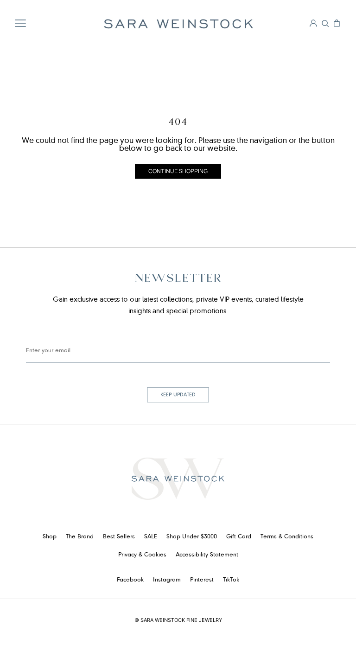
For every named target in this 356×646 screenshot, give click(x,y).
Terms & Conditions (287, 537)
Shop (50, 537)
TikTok (231, 580)
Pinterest (202, 580)
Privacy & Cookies (142, 555)
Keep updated (178, 395)
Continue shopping (178, 171)
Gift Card (238, 537)
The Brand (80, 537)
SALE (150, 537)
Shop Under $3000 (191, 537)
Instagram (167, 580)
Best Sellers (119, 537)
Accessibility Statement (207, 555)
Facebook (130, 580)
